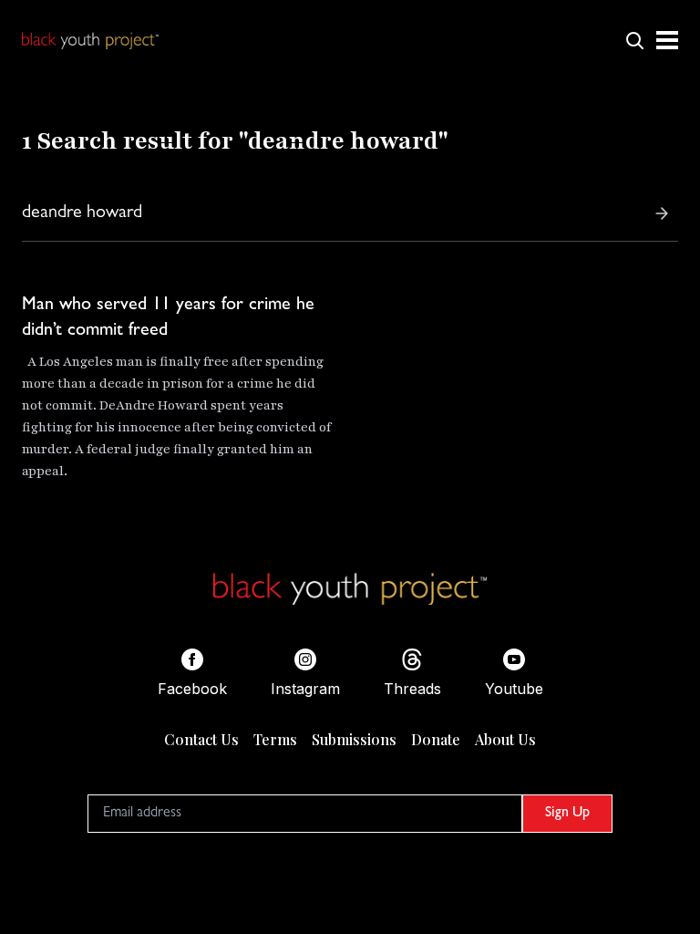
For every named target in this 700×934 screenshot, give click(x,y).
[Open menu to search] (634, 40)
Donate (435, 739)
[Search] (661, 213)
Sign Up (567, 813)
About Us (505, 739)
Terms (275, 739)
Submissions (354, 739)
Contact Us (201, 739)
